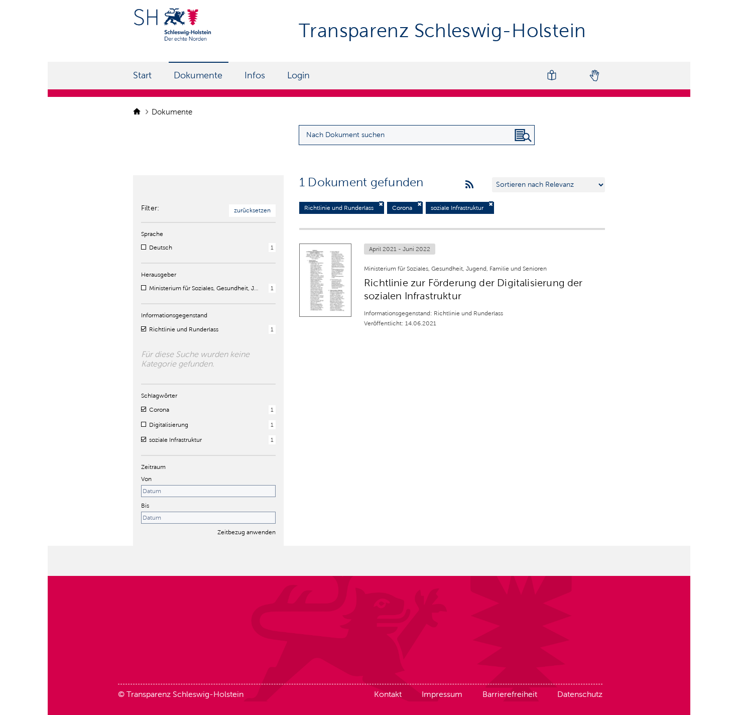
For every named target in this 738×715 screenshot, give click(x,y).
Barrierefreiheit (509, 694)
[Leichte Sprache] (552, 75)
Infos (254, 75)
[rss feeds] (469, 185)
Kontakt (388, 694)
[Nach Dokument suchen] (523, 136)
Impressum (442, 694)
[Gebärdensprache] (594, 75)
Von (146, 479)
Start (142, 75)
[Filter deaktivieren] (381, 204)
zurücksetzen (252, 210)
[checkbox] (143, 247)
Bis (145, 505)
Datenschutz (579, 694)
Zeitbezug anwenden (246, 532)
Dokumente (198, 75)
